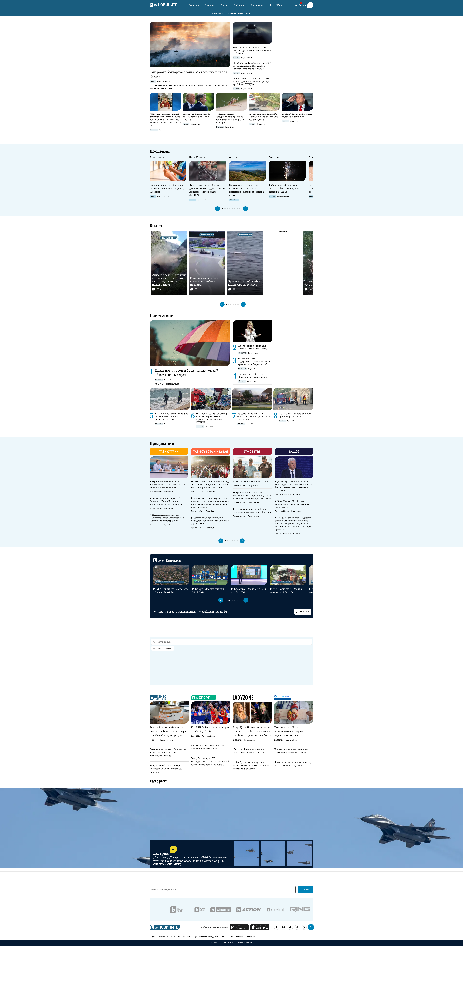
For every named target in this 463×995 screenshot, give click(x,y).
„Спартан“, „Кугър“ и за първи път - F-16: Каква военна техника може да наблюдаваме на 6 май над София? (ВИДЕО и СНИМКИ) (190, 860)
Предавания (257, 4)
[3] (300, 5)
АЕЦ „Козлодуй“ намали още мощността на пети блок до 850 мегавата (166, 768)
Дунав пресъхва (218, 13)
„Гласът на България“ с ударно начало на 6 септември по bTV (248, 751)
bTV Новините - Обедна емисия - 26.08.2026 (286, 590)
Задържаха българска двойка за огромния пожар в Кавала (189, 74)
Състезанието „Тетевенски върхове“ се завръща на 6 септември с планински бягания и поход (246, 190)
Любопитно (239, 4)
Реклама (161, 937)
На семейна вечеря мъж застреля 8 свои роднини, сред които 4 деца (253, 416)
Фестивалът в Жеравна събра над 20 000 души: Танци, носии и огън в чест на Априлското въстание (209, 484)
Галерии (158, 781)
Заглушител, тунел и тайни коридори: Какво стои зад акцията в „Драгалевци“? (210, 520)
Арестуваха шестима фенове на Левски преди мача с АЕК (207, 747)
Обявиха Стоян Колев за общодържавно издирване (252, 375)
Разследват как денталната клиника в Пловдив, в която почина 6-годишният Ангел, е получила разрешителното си (165, 119)
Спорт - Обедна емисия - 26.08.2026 (209, 590)
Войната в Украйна (235, 13)
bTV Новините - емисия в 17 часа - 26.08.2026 (170, 590)
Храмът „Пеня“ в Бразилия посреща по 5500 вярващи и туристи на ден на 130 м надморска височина (252, 495)
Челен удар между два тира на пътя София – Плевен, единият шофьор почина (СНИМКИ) (212, 418)
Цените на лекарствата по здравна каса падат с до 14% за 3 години (292, 751)
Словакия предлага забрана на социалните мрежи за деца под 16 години (167, 188)
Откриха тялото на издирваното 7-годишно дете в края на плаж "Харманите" (255, 361)
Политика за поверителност (178, 937)
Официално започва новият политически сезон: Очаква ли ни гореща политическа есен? (167, 484)
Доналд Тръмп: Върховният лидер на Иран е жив (297, 115)
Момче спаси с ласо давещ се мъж (250, 481)
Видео (248, 13)
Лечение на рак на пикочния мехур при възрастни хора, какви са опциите (292, 764)
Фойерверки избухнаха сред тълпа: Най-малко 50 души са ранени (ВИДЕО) (285, 188)
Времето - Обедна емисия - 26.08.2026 (248, 590)
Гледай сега (304, 611)
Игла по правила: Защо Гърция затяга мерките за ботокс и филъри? (252, 510)
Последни (194, 4)
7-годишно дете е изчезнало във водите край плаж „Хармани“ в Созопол (171, 416)
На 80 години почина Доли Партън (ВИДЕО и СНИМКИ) (253, 347)
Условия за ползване (235, 937)
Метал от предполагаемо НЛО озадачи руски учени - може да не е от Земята (252, 50)
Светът (224, 4)
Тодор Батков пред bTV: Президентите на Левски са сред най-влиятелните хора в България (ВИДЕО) (210, 761)
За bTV (152, 937)
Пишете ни (250, 937)
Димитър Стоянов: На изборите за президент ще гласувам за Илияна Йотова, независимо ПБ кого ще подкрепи (294, 486)
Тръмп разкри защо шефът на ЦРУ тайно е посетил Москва (197, 116)
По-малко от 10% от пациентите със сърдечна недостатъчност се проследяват (290, 731)
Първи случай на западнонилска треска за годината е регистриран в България (230, 118)
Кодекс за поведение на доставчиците (208, 937)
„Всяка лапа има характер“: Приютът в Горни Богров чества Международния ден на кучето (166, 501)
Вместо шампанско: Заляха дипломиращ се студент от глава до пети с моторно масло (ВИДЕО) (207, 190)
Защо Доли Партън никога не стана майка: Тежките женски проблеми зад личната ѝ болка (252, 731)
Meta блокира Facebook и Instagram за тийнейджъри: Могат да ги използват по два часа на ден (252, 65)
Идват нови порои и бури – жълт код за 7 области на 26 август (186, 372)
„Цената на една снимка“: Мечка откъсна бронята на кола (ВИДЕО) (263, 116)
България (209, 4)
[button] (217, 208)
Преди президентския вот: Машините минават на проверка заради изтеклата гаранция (167, 517)
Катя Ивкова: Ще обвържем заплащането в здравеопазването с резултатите (293, 504)
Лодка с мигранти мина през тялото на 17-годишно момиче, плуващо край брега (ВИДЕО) (252, 81)
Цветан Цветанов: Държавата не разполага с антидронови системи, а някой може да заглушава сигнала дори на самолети (210, 502)
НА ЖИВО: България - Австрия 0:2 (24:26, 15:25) (210, 729)
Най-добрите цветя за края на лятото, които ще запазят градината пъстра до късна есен (252, 765)
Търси (306, 889)
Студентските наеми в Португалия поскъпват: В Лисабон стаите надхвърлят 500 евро (168, 752)
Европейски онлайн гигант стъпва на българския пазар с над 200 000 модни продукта (168, 731)
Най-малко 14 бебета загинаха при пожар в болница (295, 415)
